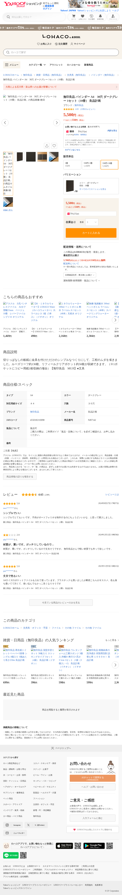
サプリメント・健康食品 (13, 793)
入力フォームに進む (93, 818)
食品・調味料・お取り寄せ (14, 769)
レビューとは (112, 494)
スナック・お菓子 (40, 769)
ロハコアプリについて (31, 847)
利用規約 (89, 885)
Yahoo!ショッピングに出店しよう (94, 10)
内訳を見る (112, 130)
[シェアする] (47, 146)
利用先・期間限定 (80, 134)
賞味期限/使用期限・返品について (80, 280)
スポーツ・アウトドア (12, 804)
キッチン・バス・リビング (44, 781)
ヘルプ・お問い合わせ (92, 787)
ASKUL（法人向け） (86, 873)
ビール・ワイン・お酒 (42, 775)
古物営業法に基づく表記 (38, 873)
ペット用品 (8, 798)
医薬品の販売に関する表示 (62, 873)
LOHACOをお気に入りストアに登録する (94, 830)
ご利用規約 (37, 870)
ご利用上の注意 (88, 866)
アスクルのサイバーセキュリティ (58, 870)
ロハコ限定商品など (11, 763)
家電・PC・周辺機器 (42, 810)
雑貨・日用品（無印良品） (49, 75)
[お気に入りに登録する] (54, 146)
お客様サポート (34, 866)
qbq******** (8, 539)
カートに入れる (91, 232)
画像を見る (8, 210)
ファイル (56, 628)
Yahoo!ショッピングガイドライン (17, 888)
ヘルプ (115, 10)
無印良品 (27, 75)
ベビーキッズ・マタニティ (44, 787)
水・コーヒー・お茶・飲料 (14, 775)
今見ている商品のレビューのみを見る (61, 602)
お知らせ (7, 866)
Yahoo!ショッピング (11, 885)
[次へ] (56, 122)
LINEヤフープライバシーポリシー (36, 885)
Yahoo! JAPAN (68, 10)
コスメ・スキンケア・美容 (44, 763)
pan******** (8, 571)
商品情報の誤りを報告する (20, 477)
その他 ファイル (73, 628)
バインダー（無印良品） (103, 75)
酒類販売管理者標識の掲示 (14, 873)
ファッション (39, 798)
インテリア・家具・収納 (13, 810)
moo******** (8, 508)
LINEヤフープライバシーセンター (68, 885)
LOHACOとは (19, 866)
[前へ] (5, 122)
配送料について (71, 263)
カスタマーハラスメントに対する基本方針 (61, 866)
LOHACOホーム (11, 75)
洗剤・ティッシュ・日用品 (14, 781)
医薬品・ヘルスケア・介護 (44, 793)
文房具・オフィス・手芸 (35, 628)
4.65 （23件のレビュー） (85, 109)
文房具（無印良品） (77, 75)
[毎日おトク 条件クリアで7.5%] (61, 27)
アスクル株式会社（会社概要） (16, 876)
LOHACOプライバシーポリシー (16, 870)
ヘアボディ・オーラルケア (14, 787)
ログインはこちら (72, 150)
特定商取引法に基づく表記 (86, 870)
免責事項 (98, 885)
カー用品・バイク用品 (12, 816)
